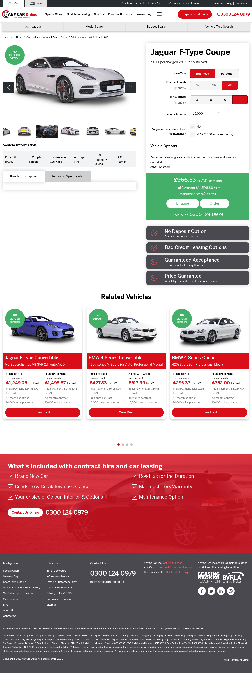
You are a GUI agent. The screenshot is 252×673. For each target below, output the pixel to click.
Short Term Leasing (78, 14)
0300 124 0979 (235, 14)
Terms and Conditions (59, 587)
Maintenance (10, 599)
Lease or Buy (143, 14)
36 (214, 85)
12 (240, 100)
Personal (227, 73)
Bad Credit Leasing (177, 572)
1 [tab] (118, 444)
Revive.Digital (242, 659)
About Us (218, 3)
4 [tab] (131, 444)
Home (19, 37)
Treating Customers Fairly (61, 582)
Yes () (214, 134)
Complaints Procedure (59, 599)
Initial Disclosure (56, 570)
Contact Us (241, 3)
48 (230, 85)
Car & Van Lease (172, 563)
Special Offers (53, 14)
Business (202, 73)
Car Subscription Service (18, 593)
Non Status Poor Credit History (113, 14)
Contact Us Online (25, 512)
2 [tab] (123, 444)
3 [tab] (127, 444)
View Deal (42, 412)
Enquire (182, 203)
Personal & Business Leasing (175, 567)
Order (214, 203)
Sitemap (51, 604)
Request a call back (195, 14)
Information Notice (57, 576)
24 (198, 85)
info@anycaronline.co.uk (107, 582)
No (198, 126)
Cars (16, 3)
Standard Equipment (24, 176)
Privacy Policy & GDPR (59, 593)
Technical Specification (68, 176)
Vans (39, 3)
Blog (229, 3)
